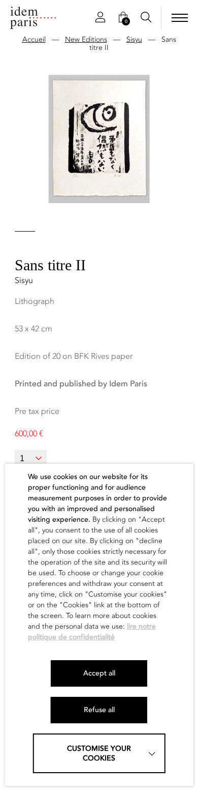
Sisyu (134, 39)
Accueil (34, 39)
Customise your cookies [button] (99, 753)
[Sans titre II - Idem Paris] (33, 18)
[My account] (100, 18)
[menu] (180, 18)
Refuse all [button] (99, 710)
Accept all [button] (99, 673)
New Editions (86, 39)
